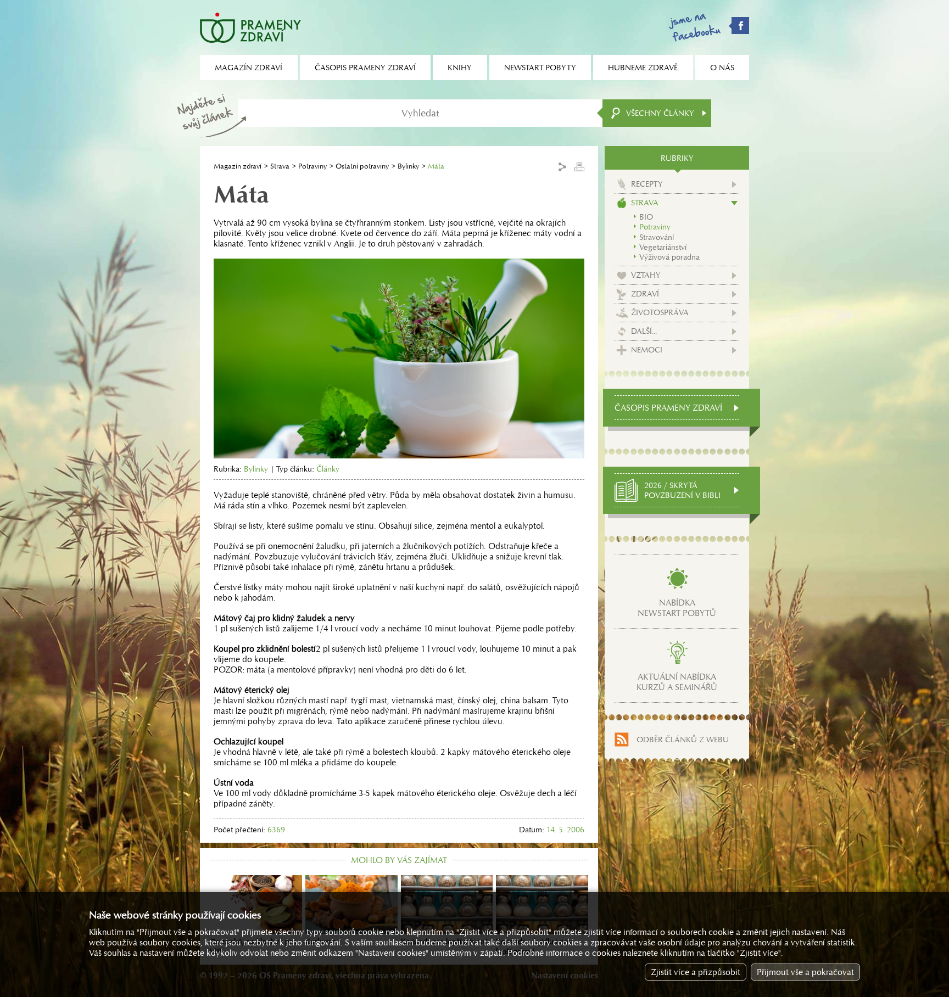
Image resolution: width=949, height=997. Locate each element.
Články (327, 469)
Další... (644, 331)
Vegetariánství (662, 247)
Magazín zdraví (237, 166)
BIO (646, 217)
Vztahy (646, 275)
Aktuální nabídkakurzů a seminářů (677, 681)
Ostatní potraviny (362, 166)
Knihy (460, 67)
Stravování (656, 237)
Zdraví (645, 294)
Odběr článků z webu (683, 739)
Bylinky (408, 166)
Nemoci (646, 350)
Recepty (647, 184)
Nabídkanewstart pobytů (677, 607)
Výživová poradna (669, 257)
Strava (279, 166)
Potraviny (312, 166)
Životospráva (660, 312)
